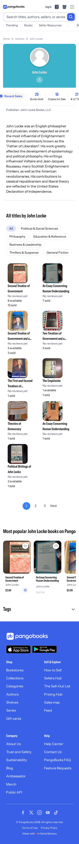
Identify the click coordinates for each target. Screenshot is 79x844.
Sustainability (16, 760)
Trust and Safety (18, 752)
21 (76, 94)
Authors (19, 38)
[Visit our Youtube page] (47, 812)
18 (56, 94)
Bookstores (14, 670)
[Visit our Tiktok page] (56, 812)
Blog (9, 768)
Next (53, 505)
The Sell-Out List (57, 686)
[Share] (39, 79)
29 (37, 94)
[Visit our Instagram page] (39, 812)
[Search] (71, 17)
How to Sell (53, 670)
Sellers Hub (53, 678)
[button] (39, 609)
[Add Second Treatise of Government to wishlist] (25, 546)
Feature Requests (57, 768)
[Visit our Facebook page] (23, 812)
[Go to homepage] (14, 7)
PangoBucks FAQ (57, 760)
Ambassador (16, 776)
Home (6, 38)
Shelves (12, 702)
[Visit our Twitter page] (31, 812)
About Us (13, 744)
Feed (48, 710)
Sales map (52, 702)
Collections (14, 678)
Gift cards (13, 719)
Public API (14, 792)
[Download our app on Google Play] (44, 649)
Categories (14, 686)
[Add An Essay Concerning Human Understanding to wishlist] (56, 546)
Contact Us (53, 752)
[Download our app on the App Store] (18, 649)
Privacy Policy (49, 827)
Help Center (53, 744)
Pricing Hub (53, 694)
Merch (11, 784)
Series (11, 710)
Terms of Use (30, 827)
